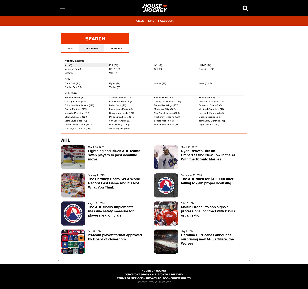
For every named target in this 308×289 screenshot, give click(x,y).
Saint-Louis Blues (73, 120)
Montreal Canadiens (209, 109)
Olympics (203, 69)
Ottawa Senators (72, 117)
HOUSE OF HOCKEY (154, 270)
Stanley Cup (70, 87)
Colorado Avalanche (209, 101)
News (201, 83)
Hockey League (74, 60)
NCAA (112, 69)
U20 (66, 73)
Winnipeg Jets (116, 128)
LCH (156, 65)
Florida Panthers (72, 109)
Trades (112, 87)
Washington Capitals (74, 128)
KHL (111, 65)
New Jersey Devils (118, 113)
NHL (151, 21)
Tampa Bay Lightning (209, 120)
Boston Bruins (161, 97)
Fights (112, 83)
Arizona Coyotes (117, 97)
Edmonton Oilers (207, 105)
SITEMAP (153, 282)
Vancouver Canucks (164, 124)
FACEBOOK (166, 21)
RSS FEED (142, 282)
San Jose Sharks (117, 120)
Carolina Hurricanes (119, 101)
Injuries (157, 83)
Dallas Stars (115, 105)
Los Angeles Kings (118, 109)
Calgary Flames (72, 101)
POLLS (139, 21)
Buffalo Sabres (206, 97)
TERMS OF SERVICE (130, 278)
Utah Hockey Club (118, 124)
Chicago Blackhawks (164, 101)
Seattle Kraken (161, 120)
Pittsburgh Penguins (164, 117)
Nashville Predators (74, 113)
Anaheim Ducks (72, 97)
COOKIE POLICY (181, 278)
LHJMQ (202, 65)
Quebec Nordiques (208, 117)
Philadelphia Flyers (118, 117)
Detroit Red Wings (163, 105)
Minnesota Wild (162, 109)
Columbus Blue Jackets (76, 105)
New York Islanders (164, 113)
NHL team (70, 93)
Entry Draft (69, 83)
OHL (156, 69)
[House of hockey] (154, 8)
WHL (111, 73)
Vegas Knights (206, 124)
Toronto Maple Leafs (74, 124)
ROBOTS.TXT (165, 282)
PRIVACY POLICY (156, 278)
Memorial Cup (71, 69)
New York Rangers (208, 113)
